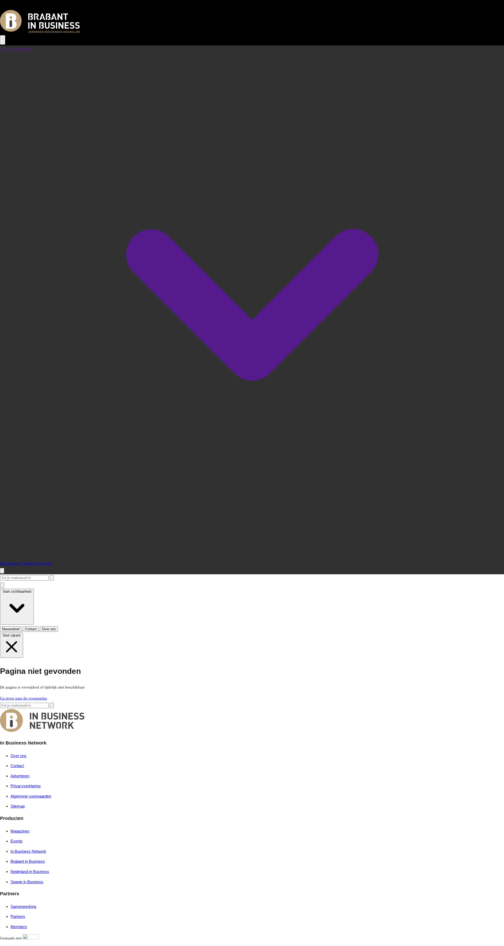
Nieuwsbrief (10, 563)
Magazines (19, 831)
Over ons (44, 563)
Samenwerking (23, 906)
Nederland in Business (29, 871)
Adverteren (19, 776)
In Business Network (28, 851)
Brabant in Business (27, 861)
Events (16, 841)
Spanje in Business (26, 882)
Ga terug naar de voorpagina (23, 698)
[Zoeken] (52, 578)
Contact (28, 563)
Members (18, 926)
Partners (17, 916)
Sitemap (17, 806)
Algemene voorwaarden (30, 796)
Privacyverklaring (25, 786)
